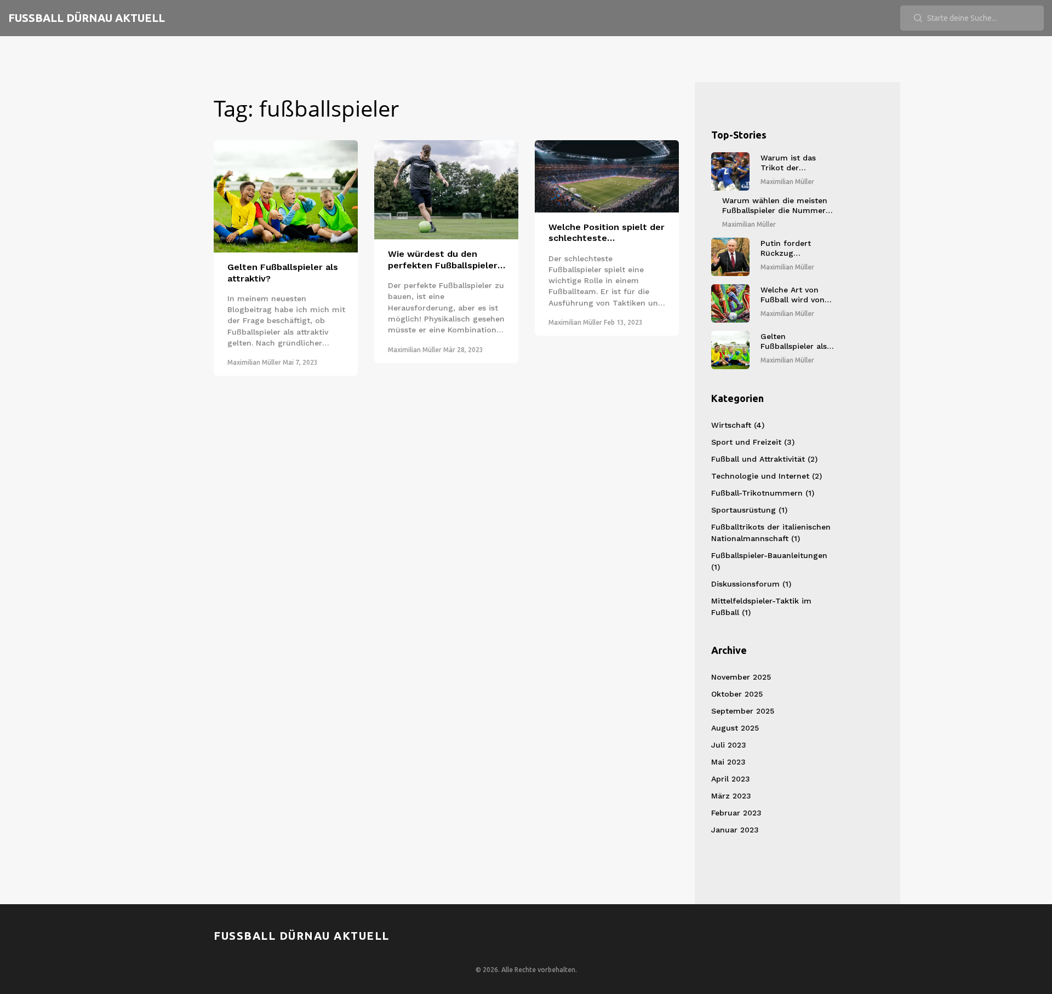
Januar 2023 (735, 829)
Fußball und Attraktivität (764, 459)
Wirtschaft (737, 425)
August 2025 (735, 727)
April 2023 (730, 778)
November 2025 (741, 677)
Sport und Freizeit (752, 442)
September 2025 (742, 710)
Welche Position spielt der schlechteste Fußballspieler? (606, 233)
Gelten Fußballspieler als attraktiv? (282, 273)
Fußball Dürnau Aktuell (86, 18)
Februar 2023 (736, 812)
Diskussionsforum (751, 583)
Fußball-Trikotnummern (762, 493)
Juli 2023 (728, 744)
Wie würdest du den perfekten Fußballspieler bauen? (443, 260)
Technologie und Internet (766, 476)
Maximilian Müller (254, 362)
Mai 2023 (728, 761)
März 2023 (731, 795)
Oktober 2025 (737, 694)
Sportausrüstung (749, 509)
